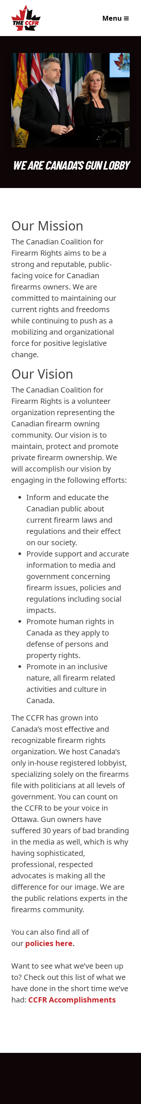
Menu (112, 18)
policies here (49, 943)
